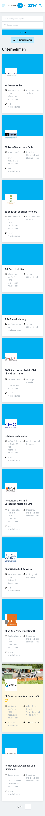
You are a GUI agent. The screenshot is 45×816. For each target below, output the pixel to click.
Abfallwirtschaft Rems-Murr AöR (22, 696)
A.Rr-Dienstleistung (15, 319)
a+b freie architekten (16, 436)
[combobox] (22, 19)
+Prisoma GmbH (13, 85)
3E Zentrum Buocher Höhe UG (21, 211)
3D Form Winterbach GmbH (19, 147)
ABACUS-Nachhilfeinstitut (19, 569)
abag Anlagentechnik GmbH (20, 631)
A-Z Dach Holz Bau (15, 269)
